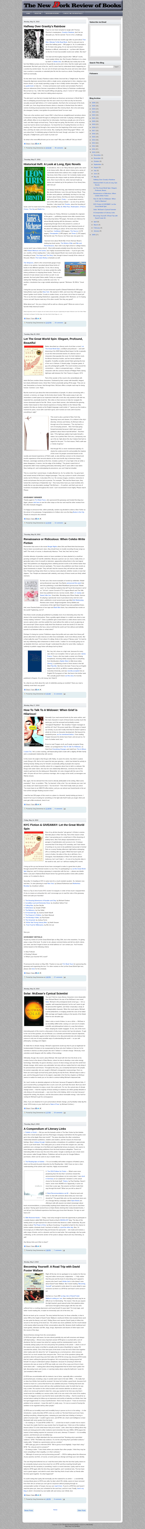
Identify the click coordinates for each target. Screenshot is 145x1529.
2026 (94, 103)
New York (46, 292)
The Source (74, 231)
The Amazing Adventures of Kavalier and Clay (40, 900)
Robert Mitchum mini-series (36, 250)
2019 (94, 124)
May (95, 177)
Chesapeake (54, 233)
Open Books (75, 1200)
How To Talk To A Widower (72, 747)
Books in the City (78, 512)
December (97, 155)
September (98, 164)
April (95, 222)
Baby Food (68, 1526)
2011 (94, 149)
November (97, 158)
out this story (69, 676)
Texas (74, 233)
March (96, 225)
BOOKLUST (64, 1220)
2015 (94, 137)
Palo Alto (54, 666)
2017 (94, 130)
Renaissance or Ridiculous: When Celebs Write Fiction (54, 541)
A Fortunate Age (30, 912)
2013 (94, 143)
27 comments (58, 977)
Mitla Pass (66, 207)
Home (28, 13)
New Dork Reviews (52, 13)
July (95, 170)
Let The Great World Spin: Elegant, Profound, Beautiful (53, 340)
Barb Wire (57, 607)
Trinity (64, 199)
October (97, 161)
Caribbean (57, 231)
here (33, 969)
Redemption (75, 207)
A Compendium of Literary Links (45, 1128)
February (97, 228)
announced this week (74, 583)
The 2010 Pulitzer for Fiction (56, 1171)
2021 (94, 118)
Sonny (50, 663)
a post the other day (66, 1227)
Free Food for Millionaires (34, 925)
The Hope (39, 255)
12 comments (59, 523)
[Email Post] (65, 148)
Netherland (29, 908)
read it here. (58, 1486)
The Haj (31, 209)
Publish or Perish (31, 1132)
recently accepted (73, 671)
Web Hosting (89, 1524)
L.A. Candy (77, 593)
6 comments (58, 809)
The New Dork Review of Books (70, 1524)
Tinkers (65, 1181)
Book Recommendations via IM (57, 1193)
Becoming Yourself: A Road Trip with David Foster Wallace (52, 1268)
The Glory (49, 255)
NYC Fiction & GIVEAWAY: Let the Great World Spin (54, 826)
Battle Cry (41, 209)
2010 (94, 152)
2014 (94, 140)
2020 (94, 121)
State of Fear (54, 1104)
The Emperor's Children (33, 915)
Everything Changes (59, 749)
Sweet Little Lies (45, 595)
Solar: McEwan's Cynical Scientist (46, 993)
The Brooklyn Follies (32, 917)
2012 (94, 146)
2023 (94, 112)
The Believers (30, 910)
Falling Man (29, 905)
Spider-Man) (64, 661)
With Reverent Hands (32, 1217)
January (97, 231)
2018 (94, 127)
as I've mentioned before (65, 734)
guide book (30, 86)
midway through (39, 1142)
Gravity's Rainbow (68, 32)
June (95, 173)
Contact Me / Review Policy (73, 13)
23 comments (59, 323)
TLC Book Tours (40, 500)
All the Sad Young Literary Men (36, 922)
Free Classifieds (75, 1526)
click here (36, 502)
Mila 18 (59, 207)
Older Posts (82, 1510)
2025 (94, 106)
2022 (94, 115)
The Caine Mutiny (41, 258)
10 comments (58, 1112)
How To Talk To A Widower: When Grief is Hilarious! (50, 712)
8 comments (58, 1499)
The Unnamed (30, 920)
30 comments (59, 148)
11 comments (58, 694)
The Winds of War (67, 243)
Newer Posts (28, 1510)
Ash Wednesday (78, 600)
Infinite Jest (57, 61)
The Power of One (40, 1225)
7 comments (58, 1250)
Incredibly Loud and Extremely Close (37, 903)
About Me (37, 13)
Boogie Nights (52, 546)
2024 (94, 109)
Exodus (67, 204)
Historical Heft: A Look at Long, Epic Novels (52, 164)
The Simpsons (28, 263)
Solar (47, 1002)
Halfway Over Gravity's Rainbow (44, 26)
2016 (94, 134)
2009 (94, 235)
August (96, 167)
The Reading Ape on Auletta (34, 1161)
